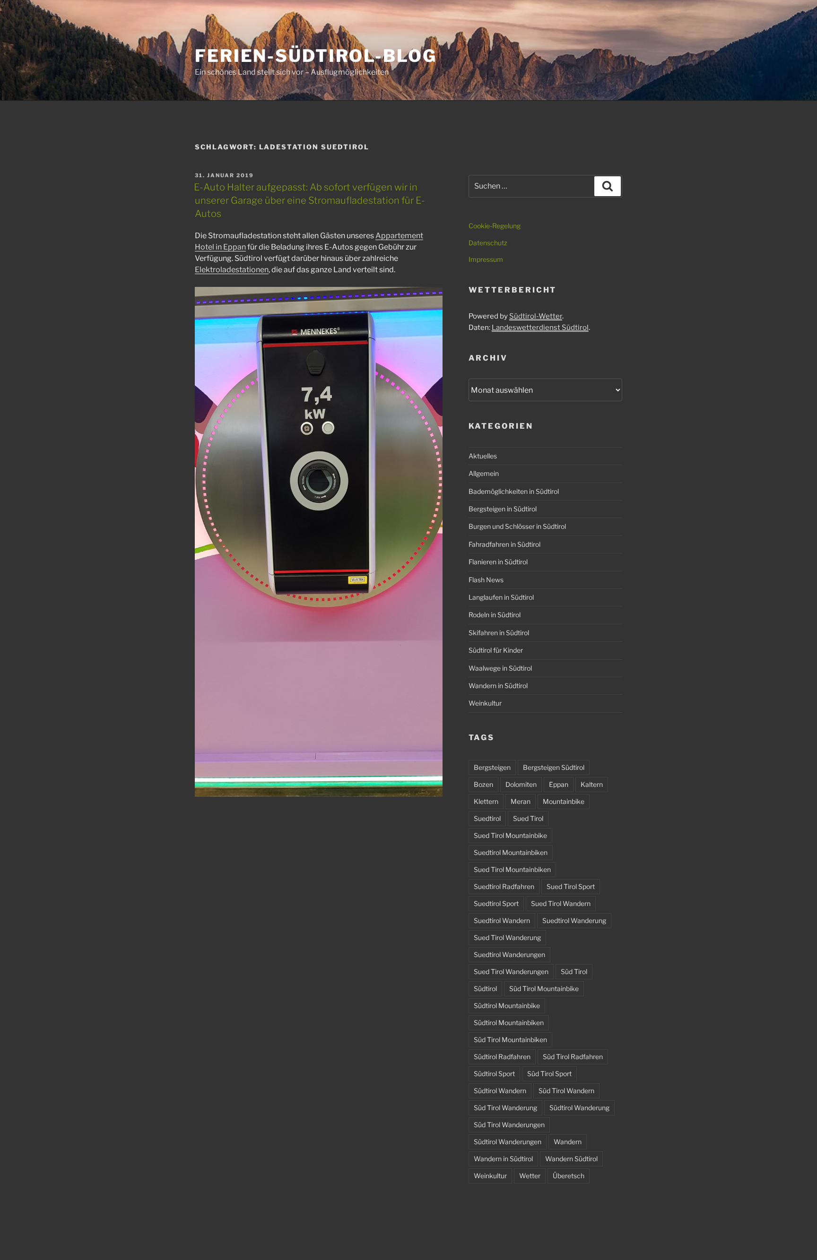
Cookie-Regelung (495, 226)
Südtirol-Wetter (535, 316)
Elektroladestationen (232, 269)
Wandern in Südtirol (498, 686)
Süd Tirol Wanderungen (509, 1125)
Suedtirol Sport (496, 903)
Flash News (486, 580)
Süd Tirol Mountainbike (544, 988)
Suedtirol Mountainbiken (511, 852)
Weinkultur (485, 703)
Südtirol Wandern (500, 1091)
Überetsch (568, 1176)
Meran (520, 801)
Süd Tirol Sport (549, 1074)
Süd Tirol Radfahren (573, 1057)
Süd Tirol (574, 971)
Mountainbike (563, 801)
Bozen (483, 784)
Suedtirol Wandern (502, 920)
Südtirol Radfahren (502, 1057)
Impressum (486, 259)
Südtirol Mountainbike (507, 1005)
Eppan (558, 784)
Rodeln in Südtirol (495, 615)
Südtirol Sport (494, 1074)
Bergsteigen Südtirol (553, 767)
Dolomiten (521, 784)
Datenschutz (488, 243)
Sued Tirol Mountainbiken (512, 869)
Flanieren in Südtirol (498, 562)
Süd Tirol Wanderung (505, 1108)
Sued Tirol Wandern (561, 903)
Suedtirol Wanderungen (509, 954)
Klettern (486, 801)
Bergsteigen (492, 767)
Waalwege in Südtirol (500, 668)
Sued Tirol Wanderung (507, 937)
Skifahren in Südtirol (499, 633)
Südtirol (485, 988)
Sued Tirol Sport (571, 886)
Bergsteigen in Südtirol (503, 509)
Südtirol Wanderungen (507, 1142)
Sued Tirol (528, 818)
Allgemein (484, 473)
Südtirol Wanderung (579, 1108)
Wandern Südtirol (571, 1159)
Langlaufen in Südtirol (501, 597)
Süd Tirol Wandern (566, 1091)
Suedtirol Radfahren (504, 886)
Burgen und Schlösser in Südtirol (517, 526)
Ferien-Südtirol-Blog (316, 55)
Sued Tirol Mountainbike (510, 835)
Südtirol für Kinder (496, 650)
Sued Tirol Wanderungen (511, 971)
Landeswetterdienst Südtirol (540, 327)
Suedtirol (487, 818)
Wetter (529, 1176)
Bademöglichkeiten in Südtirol (514, 491)
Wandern (568, 1142)
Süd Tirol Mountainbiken (510, 1040)
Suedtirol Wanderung (574, 920)
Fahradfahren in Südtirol (504, 544)
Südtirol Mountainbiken (509, 1022)
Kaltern (592, 784)
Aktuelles (483, 456)
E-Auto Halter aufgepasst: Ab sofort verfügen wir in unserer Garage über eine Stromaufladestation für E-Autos (309, 200)
